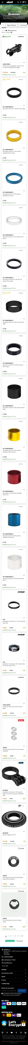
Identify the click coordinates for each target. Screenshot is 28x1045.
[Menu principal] (2, 2)
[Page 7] (20, 936)
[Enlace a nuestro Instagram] (2, 1032)
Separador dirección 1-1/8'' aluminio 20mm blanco (13, 579)
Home (8, 12)
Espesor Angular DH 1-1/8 (9, 835)
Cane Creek (6, 64)
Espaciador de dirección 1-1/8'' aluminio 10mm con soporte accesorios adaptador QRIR (13, 793)
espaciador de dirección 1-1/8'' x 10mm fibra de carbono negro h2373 (14, 664)
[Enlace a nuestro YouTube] (12, 1032)
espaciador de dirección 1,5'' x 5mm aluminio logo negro (14, 622)
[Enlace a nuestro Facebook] (7, 1032)
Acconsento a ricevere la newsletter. (12, 994)
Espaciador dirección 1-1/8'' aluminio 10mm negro (13, 323)
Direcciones (7, 954)
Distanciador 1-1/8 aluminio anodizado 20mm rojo (12, 494)
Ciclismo (13, 12)
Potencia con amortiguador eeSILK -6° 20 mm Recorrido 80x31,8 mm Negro (13, 66)
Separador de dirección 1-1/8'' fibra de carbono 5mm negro (12, 280)
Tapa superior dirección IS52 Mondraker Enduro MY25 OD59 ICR (13, 878)
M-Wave (5, 790)
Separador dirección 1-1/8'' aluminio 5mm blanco (13, 237)
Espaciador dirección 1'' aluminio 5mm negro (14, 108)
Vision (5, 748)
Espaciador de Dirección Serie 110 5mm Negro (12, 707)
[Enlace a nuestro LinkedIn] (25, 1032)
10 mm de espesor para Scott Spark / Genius (12, 921)
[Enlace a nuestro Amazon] (21, 1032)
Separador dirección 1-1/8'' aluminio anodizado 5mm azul (12, 194)
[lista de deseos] (20, 2)
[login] (25, 2)
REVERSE (5, 833)
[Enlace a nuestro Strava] (16, 1032)
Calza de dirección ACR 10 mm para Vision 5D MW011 (13, 750)
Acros (5, 876)
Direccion (18, 12)
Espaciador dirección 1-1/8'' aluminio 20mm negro (14, 408)
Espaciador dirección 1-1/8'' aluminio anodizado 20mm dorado (12, 451)
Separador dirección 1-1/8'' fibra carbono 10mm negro (13, 365)
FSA (4, 619)
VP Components (8, 107)
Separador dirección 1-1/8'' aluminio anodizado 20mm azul (12, 536)
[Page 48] (22, 936)
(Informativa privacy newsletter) (11, 995)
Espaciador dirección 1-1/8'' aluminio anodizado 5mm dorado (12, 152)
